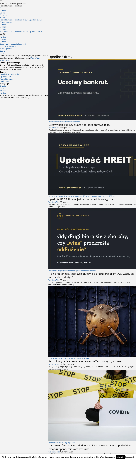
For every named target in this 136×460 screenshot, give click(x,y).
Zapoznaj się (130, 457)
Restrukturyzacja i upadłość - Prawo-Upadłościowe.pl (21, 20)
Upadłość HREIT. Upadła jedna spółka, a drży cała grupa (80, 199)
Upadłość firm (5, 76)
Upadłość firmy (54, 122)
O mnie (3, 10)
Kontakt (3, 17)
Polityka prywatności (8, 46)
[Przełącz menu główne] (2, 34)
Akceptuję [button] (120, 457)
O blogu (3, 27)
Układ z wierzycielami (94, 196)
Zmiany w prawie (82, 358)
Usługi (2, 13)
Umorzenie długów (56, 271)
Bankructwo (53, 196)
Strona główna (6, 22)
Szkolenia (3, 15)
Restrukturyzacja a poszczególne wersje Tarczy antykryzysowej (84, 361)
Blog (2, 8)
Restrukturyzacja (55, 358)
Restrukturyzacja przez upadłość (72, 196)
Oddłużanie (4, 81)
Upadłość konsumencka (71, 122)
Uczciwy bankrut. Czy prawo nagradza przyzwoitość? (79, 124)
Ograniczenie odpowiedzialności (13, 44)
